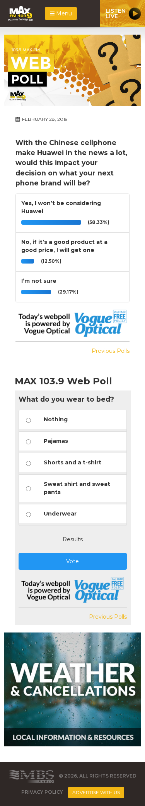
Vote (72, 561)
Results (73, 539)
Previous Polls (111, 350)
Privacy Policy (42, 792)
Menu (63, 13)
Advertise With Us (96, 792)
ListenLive (116, 13)
